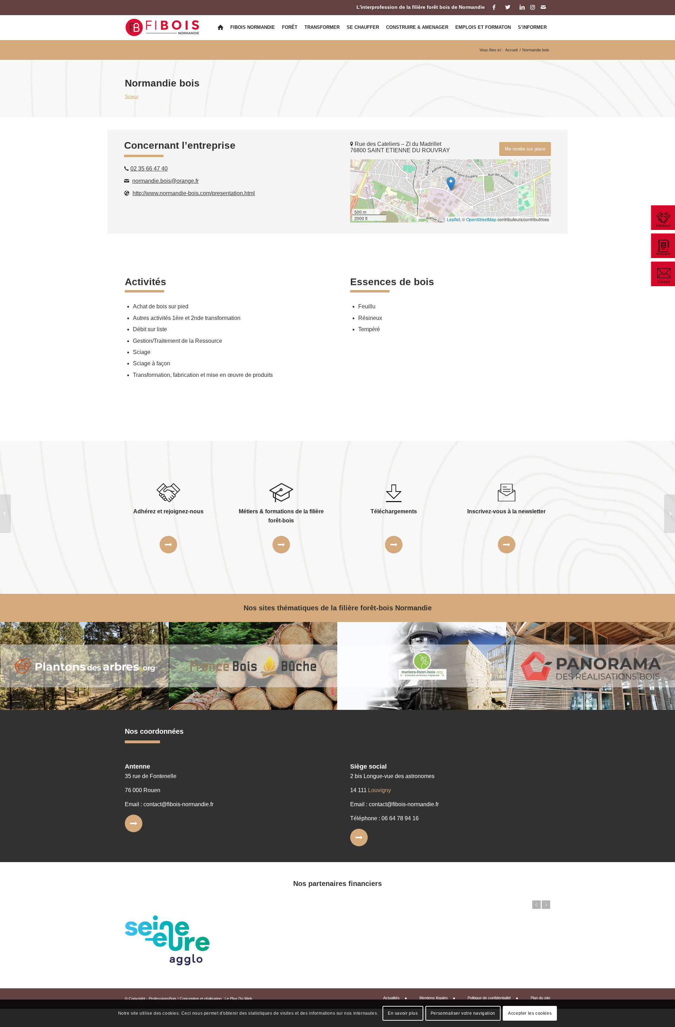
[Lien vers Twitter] (508, 7)
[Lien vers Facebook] (494, 7)
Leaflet (453, 219)
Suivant (546, 904)
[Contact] (662, 274)
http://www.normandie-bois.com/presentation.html (194, 193)
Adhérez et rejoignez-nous (168, 511)
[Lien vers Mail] (543, 7)
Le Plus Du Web (238, 998)
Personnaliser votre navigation (463, 1013)
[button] (450, 183)
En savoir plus (403, 1013)
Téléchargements (394, 511)
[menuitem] (220, 27)
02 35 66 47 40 (149, 169)
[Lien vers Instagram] (532, 7)
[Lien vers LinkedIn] (522, 7)
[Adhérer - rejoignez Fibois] (662, 217)
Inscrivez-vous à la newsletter (506, 511)
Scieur (132, 96)
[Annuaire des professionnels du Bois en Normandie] (662, 245)
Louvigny (379, 790)
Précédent (536, 904)
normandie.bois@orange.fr (165, 181)
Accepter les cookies (530, 1013)
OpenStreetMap (481, 219)
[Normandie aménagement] (5, 513)
